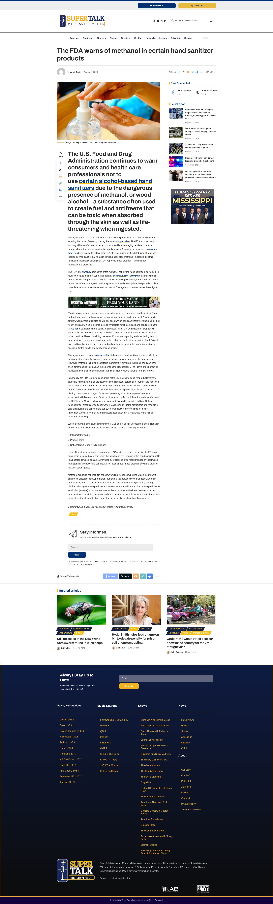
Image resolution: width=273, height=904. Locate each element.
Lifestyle (174, 633)
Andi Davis (75, 72)
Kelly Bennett (177, 652)
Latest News (65, 633)
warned (86, 272)
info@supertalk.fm (120, 878)
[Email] (188, 72)
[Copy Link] (192, 72)
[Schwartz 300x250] (192, 206)
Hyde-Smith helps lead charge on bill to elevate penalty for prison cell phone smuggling (135, 638)
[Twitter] (154, 21)
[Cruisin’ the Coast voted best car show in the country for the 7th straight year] (191, 610)
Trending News (201, 633)
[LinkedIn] (165, 21)
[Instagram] (162, 21)
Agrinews (64, 629)
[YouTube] (158, 21)
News (73, 514)
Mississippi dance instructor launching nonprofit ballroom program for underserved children (200, 174)
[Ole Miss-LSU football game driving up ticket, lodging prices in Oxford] (176, 132)
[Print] (197, 72)
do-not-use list (101, 355)
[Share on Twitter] (183, 72)
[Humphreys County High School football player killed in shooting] (176, 161)
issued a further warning (125, 276)
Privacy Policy (147, 561)
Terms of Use (99, 561)
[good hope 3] (114, 302)
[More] (201, 72)
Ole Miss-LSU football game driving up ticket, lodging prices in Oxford (200, 131)
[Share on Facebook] (179, 72)
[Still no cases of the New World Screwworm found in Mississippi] (81, 610)
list (76, 329)
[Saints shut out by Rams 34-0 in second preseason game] (176, 148)
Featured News (81, 629)
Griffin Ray (66, 648)
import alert (123, 241)
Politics (145, 629)
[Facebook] (151, 21)
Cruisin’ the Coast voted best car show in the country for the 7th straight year (190, 643)
